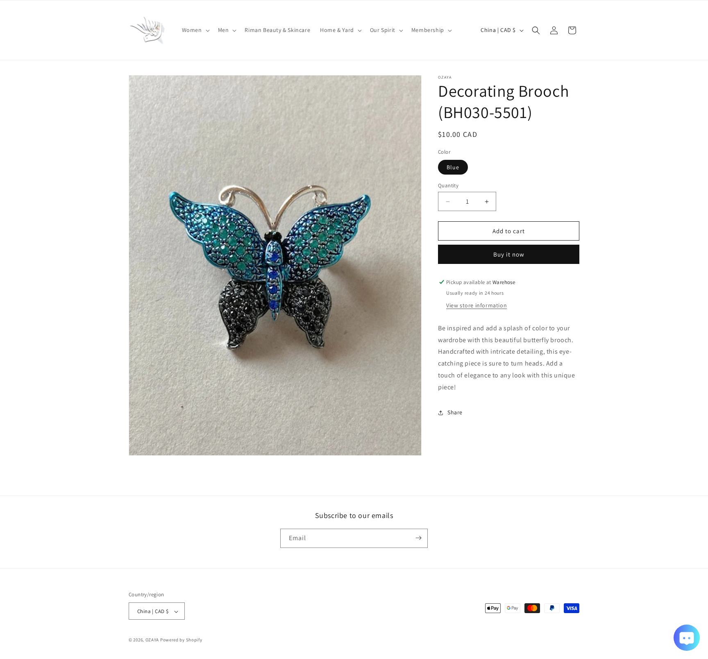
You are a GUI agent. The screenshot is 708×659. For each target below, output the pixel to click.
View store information (476, 305)
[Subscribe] (418, 538)
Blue (453, 167)
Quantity (448, 185)
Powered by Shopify (181, 640)
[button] (195, 30)
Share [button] (455, 412)
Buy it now (508, 254)
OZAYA (152, 640)
